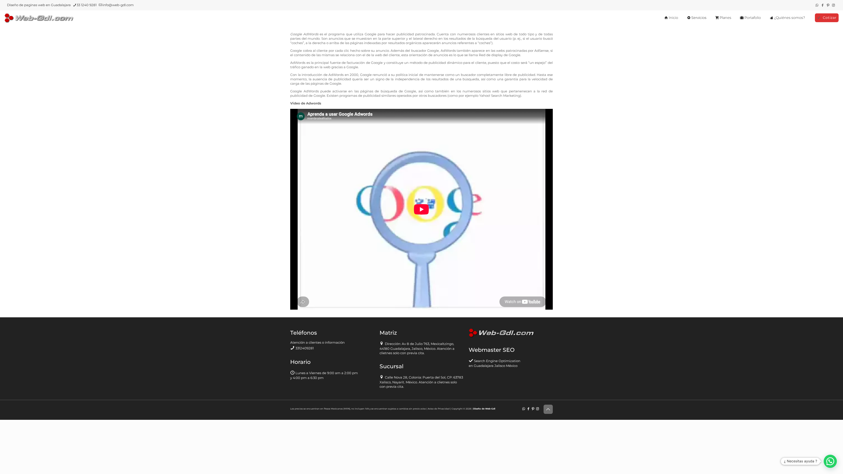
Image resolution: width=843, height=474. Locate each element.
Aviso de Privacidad (439, 408)
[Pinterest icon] (828, 5)
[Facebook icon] (822, 5)
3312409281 (304, 348)
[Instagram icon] (833, 5)
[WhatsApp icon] (817, 5)
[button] (830, 461)
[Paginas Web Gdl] (39, 17)
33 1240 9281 (87, 5)
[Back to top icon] (548, 409)
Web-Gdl (490, 408)
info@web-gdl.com (118, 5)
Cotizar (829, 18)
